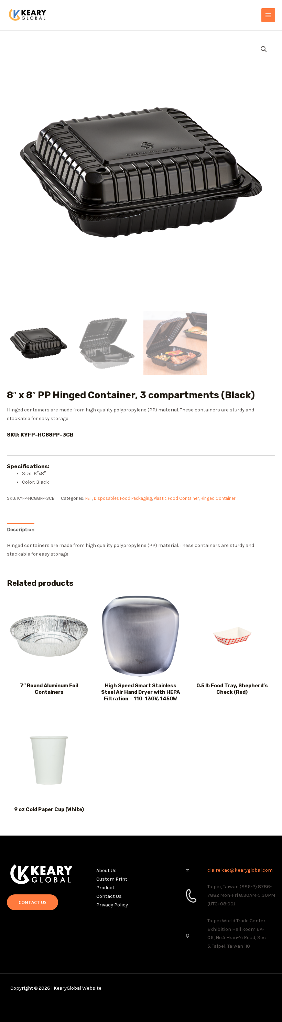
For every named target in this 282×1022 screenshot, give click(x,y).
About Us (106, 870)
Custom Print (111, 879)
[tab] (20, 529)
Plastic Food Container (176, 498)
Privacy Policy (112, 905)
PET (88, 498)
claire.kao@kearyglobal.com (240, 870)
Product (105, 888)
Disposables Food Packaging (123, 498)
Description (20, 529)
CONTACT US (32, 902)
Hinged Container (217, 498)
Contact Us (109, 896)
